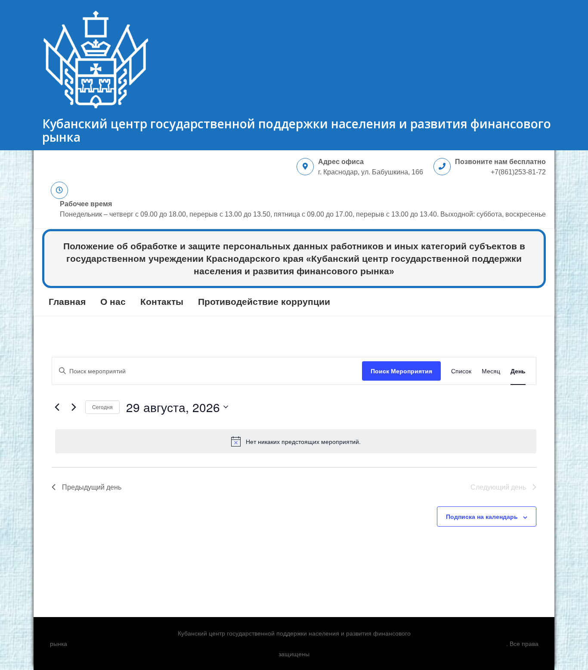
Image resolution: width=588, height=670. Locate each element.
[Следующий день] (73, 407)
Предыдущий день (91, 487)
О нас (113, 302)
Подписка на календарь (482, 516)
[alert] (295, 441)
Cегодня (102, 406)
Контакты (161, 302)
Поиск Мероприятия (401, 370)
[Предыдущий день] (57, 407)
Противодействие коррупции (264, 302)
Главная (67, 302)
